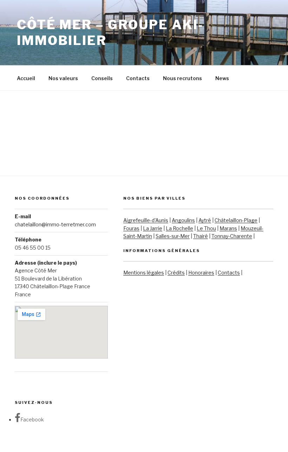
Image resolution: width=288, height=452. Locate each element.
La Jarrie (152, 228)
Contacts (138, 78)
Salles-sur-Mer (173, 236)
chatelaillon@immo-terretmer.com (55, 224)
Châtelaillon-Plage (236, 220)
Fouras (131, 228)
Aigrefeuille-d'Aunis (145, 220)
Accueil (26, 78)
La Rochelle (179, 228)
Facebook (32, 419)
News (222, 78)
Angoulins (183, 220)
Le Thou (206, 228)
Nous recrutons (182, 78)
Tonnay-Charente (231, 236)
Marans (228, 228)
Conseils (102, 78)
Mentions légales (143, 273)
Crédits (176, 273)
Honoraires (201, 273)
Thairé (200, 236)
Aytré (204, 220)
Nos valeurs (63, 78)
